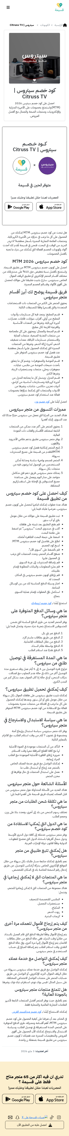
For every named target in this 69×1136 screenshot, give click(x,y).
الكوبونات (45, 25)
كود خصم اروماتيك (41, 603)
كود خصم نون (41, 402)
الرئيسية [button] (58, 25)
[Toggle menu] (8, 7)
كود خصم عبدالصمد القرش (26, 1012)
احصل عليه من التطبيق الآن (32, 1125)
